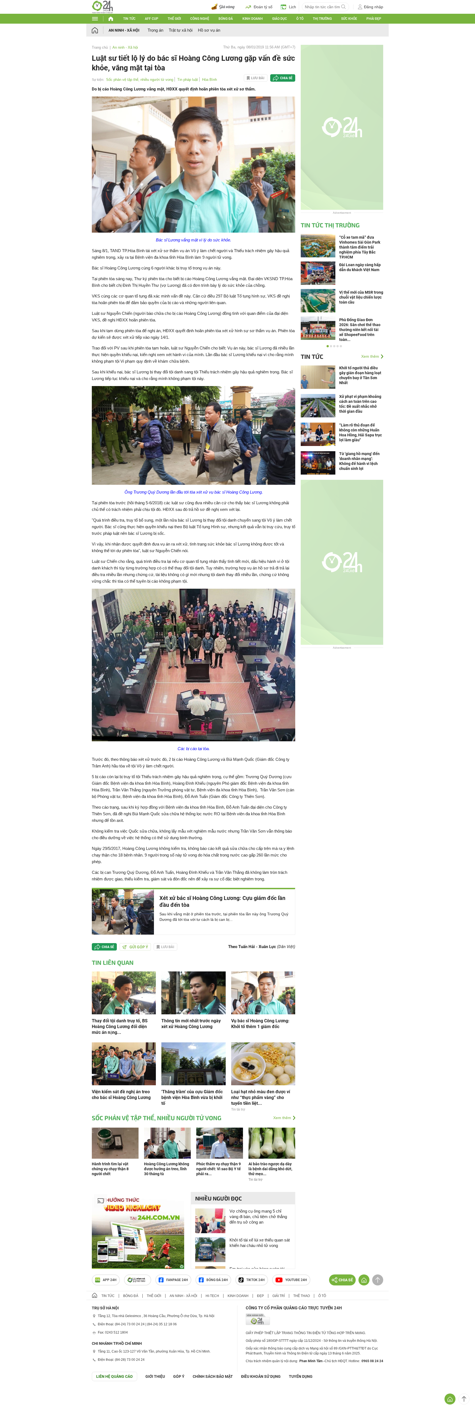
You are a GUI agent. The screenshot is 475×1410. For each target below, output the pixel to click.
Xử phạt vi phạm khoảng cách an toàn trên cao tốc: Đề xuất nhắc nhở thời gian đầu (360, 404)
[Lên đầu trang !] (464, 1399)
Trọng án (155, 30)
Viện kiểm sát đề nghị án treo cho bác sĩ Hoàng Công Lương (121, 1094)
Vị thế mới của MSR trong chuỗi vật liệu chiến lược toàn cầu (361, 297)
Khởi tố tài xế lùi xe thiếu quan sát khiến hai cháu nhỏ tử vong (260, 1243)
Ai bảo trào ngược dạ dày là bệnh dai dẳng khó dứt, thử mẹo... (270, 1169)
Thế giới (174, 19)
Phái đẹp (373, 19)
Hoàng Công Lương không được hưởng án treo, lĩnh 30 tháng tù (166, 1169)
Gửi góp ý (138, 947)
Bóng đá (226, 19)
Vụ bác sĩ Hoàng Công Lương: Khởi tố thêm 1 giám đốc (260, 1023)
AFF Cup (151, 19)
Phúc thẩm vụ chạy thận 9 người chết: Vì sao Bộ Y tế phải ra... (218, 1169)
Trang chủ (100, 47)
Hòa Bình (209, 80)
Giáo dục (279, 19)
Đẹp (260, 1296)
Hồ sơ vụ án (209, 30)
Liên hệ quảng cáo (114, 1376)
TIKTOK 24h (255, 1280)
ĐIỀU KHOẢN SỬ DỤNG (261, 1376)
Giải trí (278, 1296)
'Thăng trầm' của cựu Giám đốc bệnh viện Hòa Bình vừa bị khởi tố (192, 1097)
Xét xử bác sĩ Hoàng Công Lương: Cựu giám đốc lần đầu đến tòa (222, 901)
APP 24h (110, 1280)
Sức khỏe (349, 19)
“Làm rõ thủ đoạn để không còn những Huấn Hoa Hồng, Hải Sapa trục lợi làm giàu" (360, 432)
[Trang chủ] (100, 30)
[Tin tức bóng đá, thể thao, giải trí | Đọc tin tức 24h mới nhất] (102, 6)
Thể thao (301, 1296)
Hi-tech (212, 1296)
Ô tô (299, 19)
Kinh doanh (252, 19)
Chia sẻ (286, 78)
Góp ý (178, 1376)
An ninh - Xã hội (124, 30)
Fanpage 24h (177, 1280)
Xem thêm (282, 1118)
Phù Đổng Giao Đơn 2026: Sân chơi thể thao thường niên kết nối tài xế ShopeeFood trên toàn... (359, 330)
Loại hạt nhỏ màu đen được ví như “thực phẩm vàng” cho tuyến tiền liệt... (260, 1097)
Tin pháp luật (187, 80)
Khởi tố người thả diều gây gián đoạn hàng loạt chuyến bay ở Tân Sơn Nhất (360, 375)
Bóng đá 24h (217, 1280)
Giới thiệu (155, 1376)
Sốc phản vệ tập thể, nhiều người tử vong (139, 80)
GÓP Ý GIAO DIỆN (16, 1394)
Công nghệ (199, 19)
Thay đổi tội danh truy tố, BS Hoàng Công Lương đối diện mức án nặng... (120, 1026)
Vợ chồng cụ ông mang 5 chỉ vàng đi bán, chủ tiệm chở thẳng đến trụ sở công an (258, 1216)
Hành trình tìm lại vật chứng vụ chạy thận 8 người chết (110, 1169)
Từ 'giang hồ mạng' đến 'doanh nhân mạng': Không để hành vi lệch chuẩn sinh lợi (359, 461)
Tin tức (129, 19)
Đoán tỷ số (263, 7)
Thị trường (322, 19)
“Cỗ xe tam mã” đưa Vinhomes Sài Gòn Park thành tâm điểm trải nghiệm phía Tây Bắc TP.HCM (359, 247)
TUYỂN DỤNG (301, 1376)
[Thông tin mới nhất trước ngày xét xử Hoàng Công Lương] (193, 992)
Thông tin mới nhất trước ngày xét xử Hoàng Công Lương (191, 1023)
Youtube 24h (296, 1280)
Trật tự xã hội (180, 30)
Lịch (292, 7)
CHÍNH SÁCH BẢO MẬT (213, 1376)
